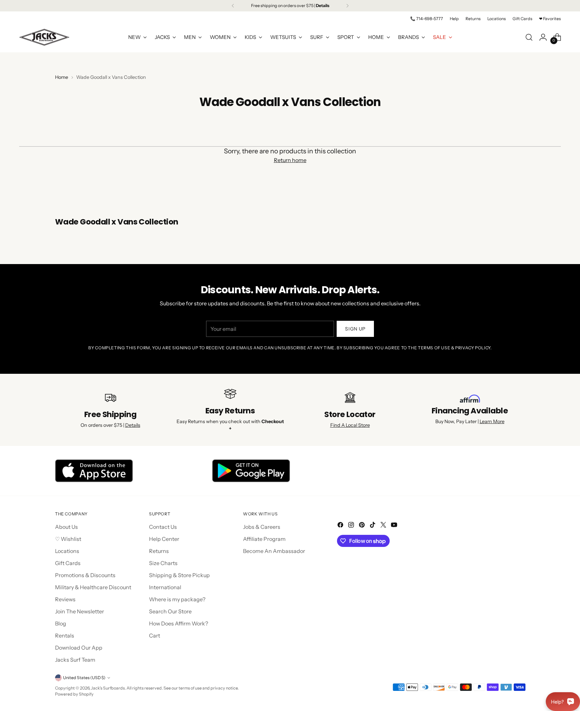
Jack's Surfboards (108, 688)
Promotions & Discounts (85, 575)
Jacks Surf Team (75, 659)
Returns (159, 551)
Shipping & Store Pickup (179, 575)
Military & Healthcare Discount (93, 587)
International (165, 587)
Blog (60, 623)
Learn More (492, 421)
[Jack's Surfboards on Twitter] (384, 525)
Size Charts (163, 563)
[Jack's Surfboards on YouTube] (395, 525)
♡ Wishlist (68, 539)
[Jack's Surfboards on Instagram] (352, 525)
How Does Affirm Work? (178, 623)
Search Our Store (170, 611)
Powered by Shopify (74, 694)
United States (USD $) (84, 677)
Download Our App (78, 647)
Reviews (65, 599)
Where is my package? (177, 599)
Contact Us (163, 526)
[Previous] (233, 5)
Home (61, 77)
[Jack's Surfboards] (44, 37)
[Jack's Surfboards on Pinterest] (362, 525)
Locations (67, 551)
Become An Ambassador (274, 551)
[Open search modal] (529, 37)
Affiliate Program (264, 539)
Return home (290, 160)
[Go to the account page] (543, 37)
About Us (66, 526)
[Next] (347, 5)
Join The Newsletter (79, 611)
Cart (154, 635)
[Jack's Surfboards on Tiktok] (373, 525)
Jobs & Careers (261, 526)
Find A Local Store (350, 425)
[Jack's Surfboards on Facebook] (341, 525)
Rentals (64, 635)
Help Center (164, 539)
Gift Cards (68, 563)
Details (132, 425)
